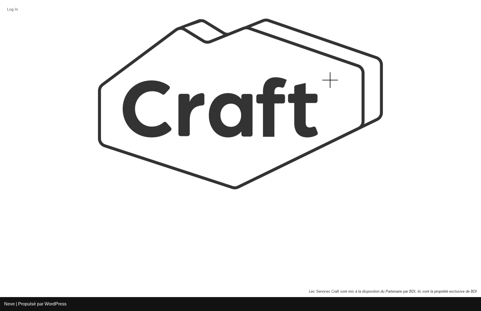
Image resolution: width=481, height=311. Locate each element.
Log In (12, 9)
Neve (9, 304)
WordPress (56, 304)
